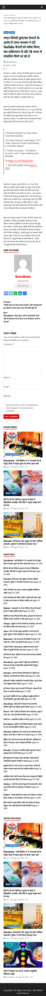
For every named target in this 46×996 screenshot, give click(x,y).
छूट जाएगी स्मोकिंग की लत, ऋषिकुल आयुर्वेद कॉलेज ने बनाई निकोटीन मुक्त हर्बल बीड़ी (22, 697)
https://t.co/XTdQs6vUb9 (20, 160)
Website (7, 396)
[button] (3, 7)
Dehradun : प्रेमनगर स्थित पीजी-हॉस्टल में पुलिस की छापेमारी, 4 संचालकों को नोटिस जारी (21, 674)
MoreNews (38, 990)
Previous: (23, 304)
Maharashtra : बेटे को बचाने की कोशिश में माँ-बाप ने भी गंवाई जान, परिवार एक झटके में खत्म (22, 640)
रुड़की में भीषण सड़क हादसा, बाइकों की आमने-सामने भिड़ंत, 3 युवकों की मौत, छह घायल (21, 648)
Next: (22, 317)
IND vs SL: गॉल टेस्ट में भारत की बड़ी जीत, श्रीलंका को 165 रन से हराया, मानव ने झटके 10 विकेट (22, 741)
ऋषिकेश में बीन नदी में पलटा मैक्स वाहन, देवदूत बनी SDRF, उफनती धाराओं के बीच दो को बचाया (23, 778)
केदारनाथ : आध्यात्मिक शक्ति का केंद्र (16, 719)
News (6, 32)
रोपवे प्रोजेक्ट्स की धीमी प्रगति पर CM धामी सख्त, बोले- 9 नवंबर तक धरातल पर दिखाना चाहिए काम (22, 599)
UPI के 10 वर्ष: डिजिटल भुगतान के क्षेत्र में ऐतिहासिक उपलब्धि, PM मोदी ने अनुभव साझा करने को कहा (22, 502)
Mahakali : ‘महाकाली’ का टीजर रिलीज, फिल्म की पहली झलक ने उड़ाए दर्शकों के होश (22, 609)
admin (7, 467)
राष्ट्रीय (12, 32)
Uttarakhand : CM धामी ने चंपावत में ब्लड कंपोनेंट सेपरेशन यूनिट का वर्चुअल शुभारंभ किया (20, 705)
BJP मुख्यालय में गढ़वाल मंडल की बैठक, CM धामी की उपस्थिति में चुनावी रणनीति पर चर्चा (21, 759)
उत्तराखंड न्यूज (15, 454)
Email (7, 386)
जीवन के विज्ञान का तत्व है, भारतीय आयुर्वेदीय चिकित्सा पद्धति (20, 972)
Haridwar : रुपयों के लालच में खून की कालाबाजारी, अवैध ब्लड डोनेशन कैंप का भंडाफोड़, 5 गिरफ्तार (23, 785)
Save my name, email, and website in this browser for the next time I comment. (22, 408)
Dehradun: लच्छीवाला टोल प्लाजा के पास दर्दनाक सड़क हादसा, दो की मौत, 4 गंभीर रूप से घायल (22, 733)
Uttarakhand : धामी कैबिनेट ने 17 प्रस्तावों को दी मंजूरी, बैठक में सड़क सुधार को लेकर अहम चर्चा (22, 462)
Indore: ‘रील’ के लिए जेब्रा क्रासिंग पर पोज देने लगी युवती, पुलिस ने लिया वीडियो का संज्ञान (21, 633)
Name (7, 377)
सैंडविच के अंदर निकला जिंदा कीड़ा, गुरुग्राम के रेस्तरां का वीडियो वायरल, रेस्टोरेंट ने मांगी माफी (23, 617)
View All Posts (23, 286)
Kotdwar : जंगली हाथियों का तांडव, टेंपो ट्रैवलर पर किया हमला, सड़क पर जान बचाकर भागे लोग (23, 796)
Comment (9, 344)
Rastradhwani (11, 62)
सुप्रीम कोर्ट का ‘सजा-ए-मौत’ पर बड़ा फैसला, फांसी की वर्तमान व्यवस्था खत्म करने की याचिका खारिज (22, 767)
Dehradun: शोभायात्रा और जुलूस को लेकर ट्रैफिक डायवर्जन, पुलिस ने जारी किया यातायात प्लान (23, 542)
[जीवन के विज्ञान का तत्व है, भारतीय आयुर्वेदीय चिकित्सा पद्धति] (23, 955)
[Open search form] (42, 7)
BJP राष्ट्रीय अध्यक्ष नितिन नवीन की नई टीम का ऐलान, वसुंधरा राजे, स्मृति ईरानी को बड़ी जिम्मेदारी (22, 804)
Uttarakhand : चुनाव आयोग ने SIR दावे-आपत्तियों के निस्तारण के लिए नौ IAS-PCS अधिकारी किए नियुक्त (21, 663)
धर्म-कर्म (14, 965)
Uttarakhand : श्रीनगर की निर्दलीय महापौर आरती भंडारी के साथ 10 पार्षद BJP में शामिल (23, 725)
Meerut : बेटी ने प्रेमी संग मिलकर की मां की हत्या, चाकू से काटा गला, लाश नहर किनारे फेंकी (23, 713)
